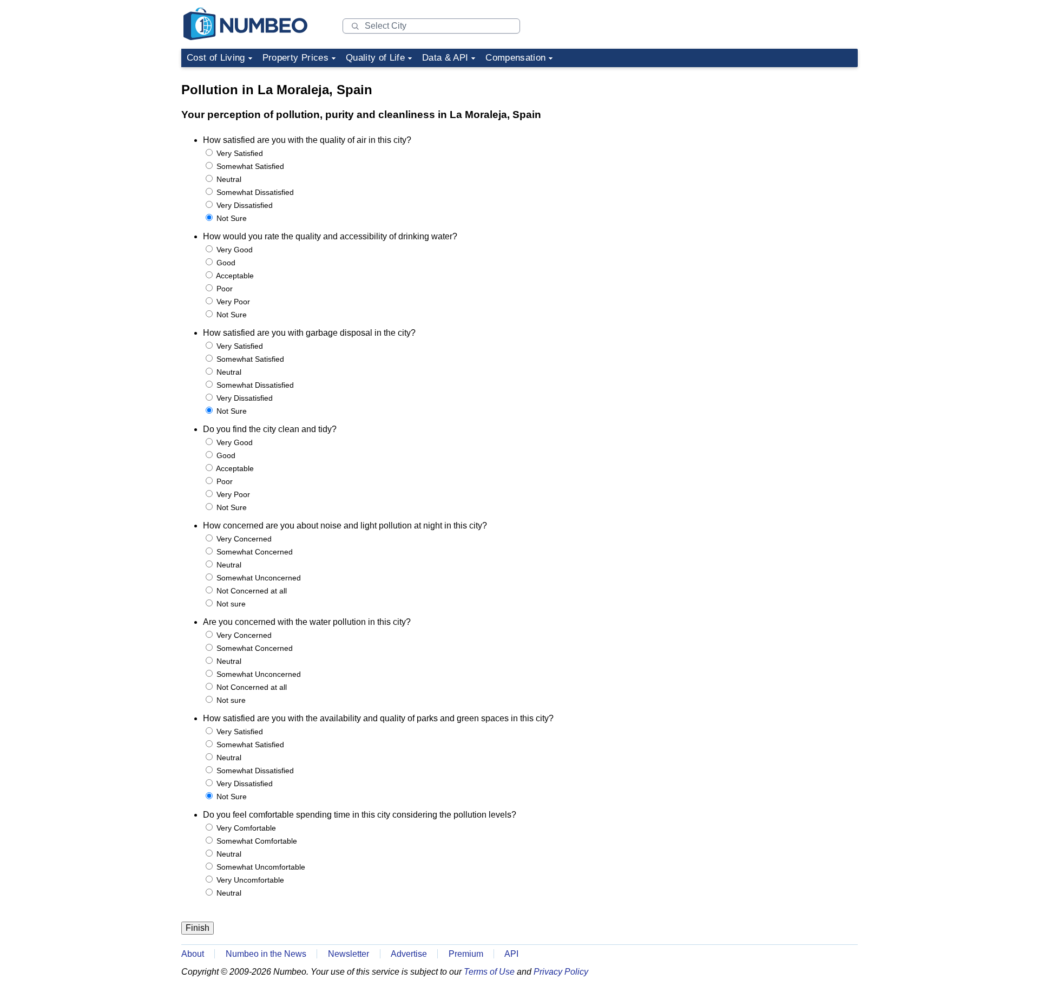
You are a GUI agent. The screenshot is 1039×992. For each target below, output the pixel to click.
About (192, 953)
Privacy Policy (561, 971)
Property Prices (295, 58)
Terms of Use (489, 971)
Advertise (409, 953)
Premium (466, 953)
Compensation (515, 58)
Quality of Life (375, 58)
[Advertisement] (776, 139)
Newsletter (348, 953)
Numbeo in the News (266, 953)
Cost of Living (216, 58)
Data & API (445, 58)
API (511, 953)
